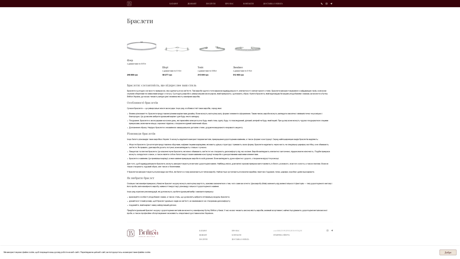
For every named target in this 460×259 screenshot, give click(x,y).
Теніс (201, 67)
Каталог (203, 231)
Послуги (203, 239)
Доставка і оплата (240, 239)
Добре (448, 252)
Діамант (203, 235)
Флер (130, 60)
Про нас (235, 231)
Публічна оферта (281, 235)
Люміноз (238, 67)
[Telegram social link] (331, 3)
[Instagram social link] (326, 3)
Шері (165, 67)
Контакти (236, 235)
